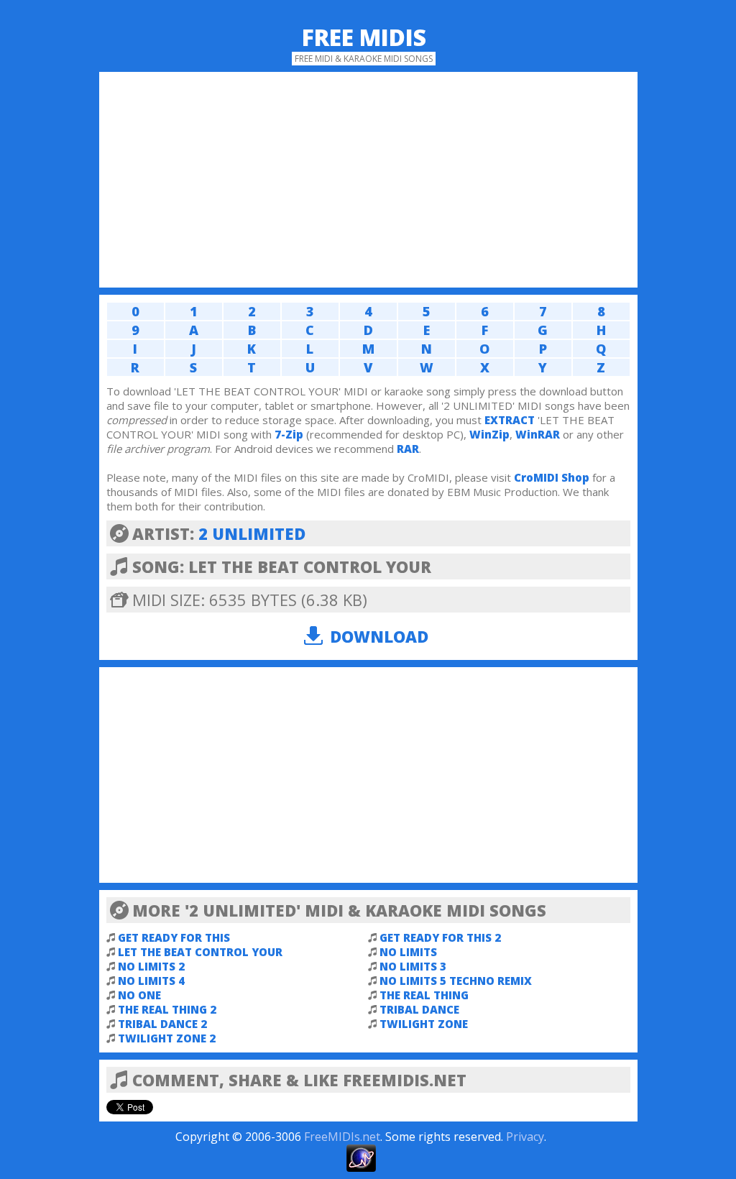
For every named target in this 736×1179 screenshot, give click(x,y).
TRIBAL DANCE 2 (162, 1024)
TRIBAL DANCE (419, 1009)
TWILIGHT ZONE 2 (167, 1038)
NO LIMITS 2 (151, 966)
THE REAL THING (424, 995)
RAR (408, 448)
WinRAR (537, 434)
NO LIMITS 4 (151, 980)
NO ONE (139, 995)
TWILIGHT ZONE (424, 1024)
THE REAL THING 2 (167, 1009)
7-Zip (289, 434)
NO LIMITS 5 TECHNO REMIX (456, 980)
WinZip (489, 434)
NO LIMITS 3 (413, 966)
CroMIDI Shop (551, 477)
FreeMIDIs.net (342, 1136)
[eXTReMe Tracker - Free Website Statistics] (361, 1167)
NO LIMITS (408, 952)
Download (379, 636)
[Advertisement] (368, 179)
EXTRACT (509, 420)
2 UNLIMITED (251, 533)
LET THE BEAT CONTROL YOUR (200, 952)
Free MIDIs (364, 37)
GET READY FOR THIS (174, 937)
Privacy (525, 1136)
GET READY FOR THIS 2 (440, 937)
